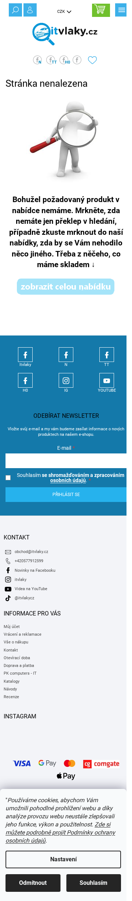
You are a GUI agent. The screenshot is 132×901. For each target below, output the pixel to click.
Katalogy (11, 681)
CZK (61, 11)
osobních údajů (68, 480)
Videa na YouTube (31, 588)
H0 (25, 380)
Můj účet (12, 626)
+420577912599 (29, 561)
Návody (10, 689)
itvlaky (20, 579)
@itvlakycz (24, 598)
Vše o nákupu (16, 642)
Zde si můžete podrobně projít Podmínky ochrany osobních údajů (60, 832)
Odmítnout (33, 882)
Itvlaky (25, 354)
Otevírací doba (17, 658)
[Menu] (121, 9)
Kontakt (11, 650)
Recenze (11, 696)
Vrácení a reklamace (22, 634)
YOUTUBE (107, 380)
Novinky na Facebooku (35, 570)
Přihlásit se (66, 494)
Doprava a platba (19, 665)
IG (66, 380)
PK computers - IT (20, 673)
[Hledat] (14, 9)
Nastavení (63, 859)
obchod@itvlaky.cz (31, 551)
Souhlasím (93, 882)
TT (107, 354)
